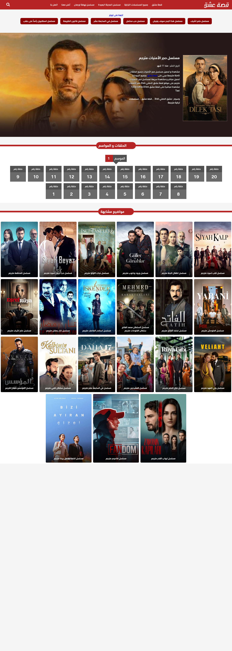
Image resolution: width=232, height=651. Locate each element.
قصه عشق (147, 99)
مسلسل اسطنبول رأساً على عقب (39, 21)
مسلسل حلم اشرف (199, 21)
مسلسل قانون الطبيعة (74, 21)
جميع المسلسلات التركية (136, 5)
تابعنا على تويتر (116, 15)
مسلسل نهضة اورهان (84, 5)
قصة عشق (157, 5)
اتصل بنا (54, 5)
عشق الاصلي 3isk (163, 99)
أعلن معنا (65, 5)
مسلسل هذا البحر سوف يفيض (167, 21)
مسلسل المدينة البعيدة (109, 5)
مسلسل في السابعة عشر (106, 21)
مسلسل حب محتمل (135, 21)
